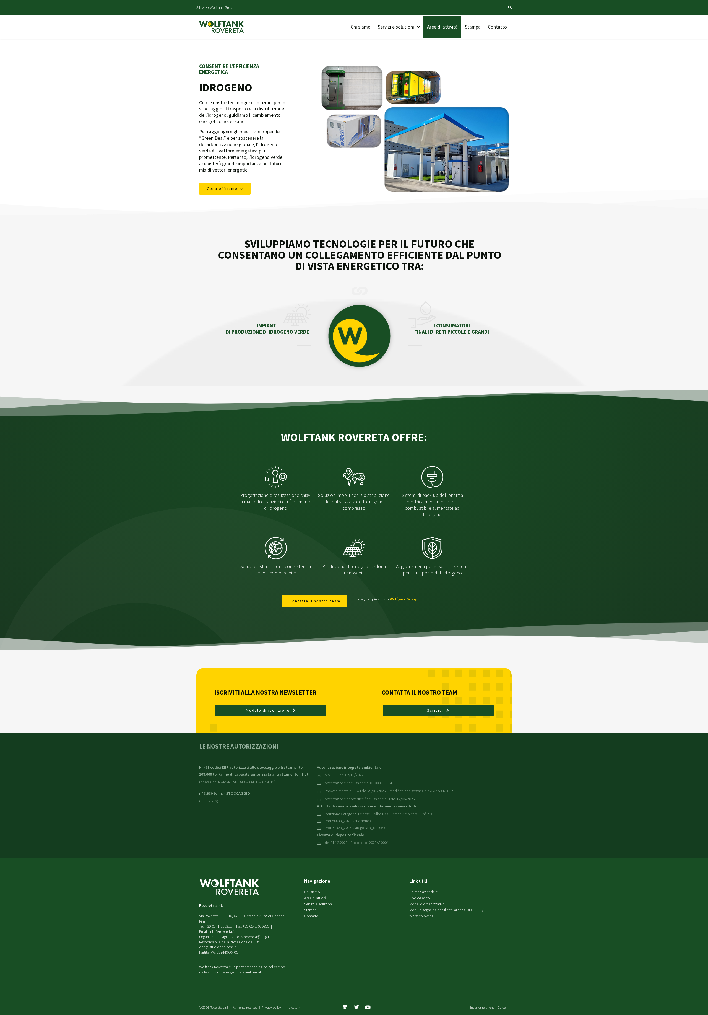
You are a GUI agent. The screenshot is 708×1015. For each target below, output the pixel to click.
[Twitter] (356, 1007)
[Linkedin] (345, 1007)
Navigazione (317, 881)
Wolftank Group (403, 599)
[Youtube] (368, 1007)
